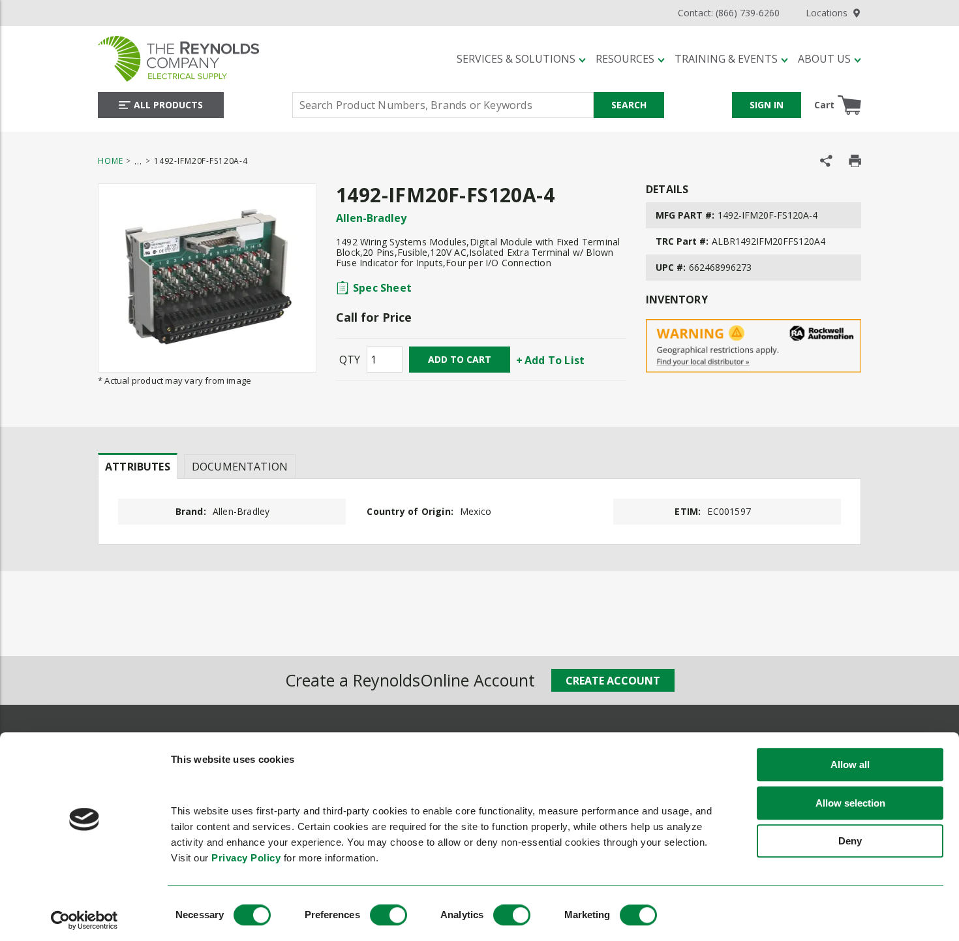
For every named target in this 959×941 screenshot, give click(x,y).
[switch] (388, 914)
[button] (521, 58)
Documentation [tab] (240, 466)
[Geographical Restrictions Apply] (753, 346)
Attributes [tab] (137, 466)
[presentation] (137, 466)
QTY (349, 359)
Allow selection (850, 803)
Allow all (850, 765)
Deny (850, 841)
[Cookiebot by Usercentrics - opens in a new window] (84, 920)
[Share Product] (826, 161)
